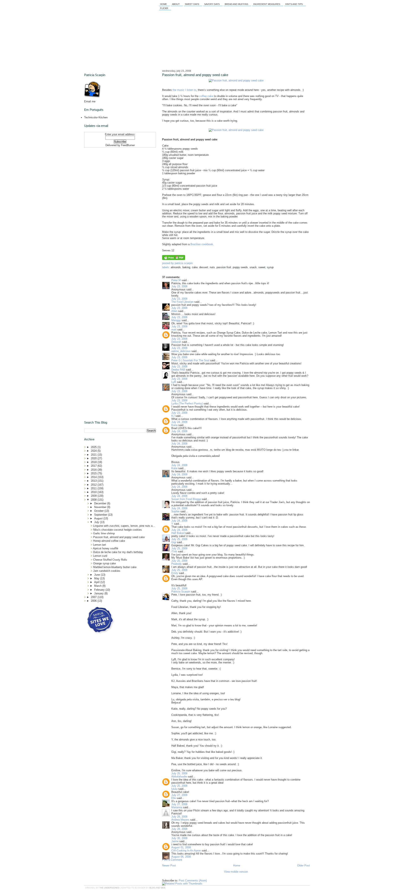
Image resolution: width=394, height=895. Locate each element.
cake (195, 267)
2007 (94, 597)
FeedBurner (128, 145)
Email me (89, 101)
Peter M (176, 280)
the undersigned (109, 888)
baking (186, 267)
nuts (212, 267)
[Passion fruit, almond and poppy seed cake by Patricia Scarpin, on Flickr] (236, 80)
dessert (203, 267)
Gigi (173, 542)
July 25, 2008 (179, 539)
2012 (94, 484)
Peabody (176, 563)
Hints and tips (294, 4)
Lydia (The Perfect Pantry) (187, 403)
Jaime (175, 841)
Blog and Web (157, 888)
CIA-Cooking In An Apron (186, 850)
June (97, 574)
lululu (174, 788)
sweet (261, 267)
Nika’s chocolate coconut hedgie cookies (117, 529)
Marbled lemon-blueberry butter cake (114, 567)
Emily (174, 573)
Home (163, 4)
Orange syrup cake (104, 563)
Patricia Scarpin (180, 591)
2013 (94, 480)
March (98, 585)
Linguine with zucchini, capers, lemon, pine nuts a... (124, 525)
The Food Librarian (182, 301)
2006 (94, 600)
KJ (173, 415)
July (97, 522)
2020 (94, 458)
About (176, 4)
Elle (173, 798)
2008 (94, 499)
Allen (174, 311)
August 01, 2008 (181, 847)
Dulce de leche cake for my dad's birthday (118, 552)
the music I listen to (184, 89)
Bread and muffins (236, 4)
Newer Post (169, 865)
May (97, 578)
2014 (94, 477)
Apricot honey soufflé (105, 548)
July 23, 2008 (179, 286)
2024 (94, 450)
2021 (94, 454)
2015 (94, 473)
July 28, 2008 (179, 816)
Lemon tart (99, 544)
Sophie (175, 511)
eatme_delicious (181, 351)
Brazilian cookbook (201, 244)
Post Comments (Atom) (193, 880)
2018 (94, 462)
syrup (270, 267)
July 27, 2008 (179, 795)
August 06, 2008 (181, 856)
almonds (176, 267)
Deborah (176, 341)
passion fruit (223, 267)
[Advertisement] (109, 175)
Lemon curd (100, 555)
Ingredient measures (266, 4)
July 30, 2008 (179, 838)
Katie (174, 468)
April (97, 582)
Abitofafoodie (179, 776)
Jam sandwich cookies (106, 570)
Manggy (176, 320)
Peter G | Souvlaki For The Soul (190, 360)
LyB (173, 381)
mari (173, 329)
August (98, 518)
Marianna (176, 807)
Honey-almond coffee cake (109, 540)
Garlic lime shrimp (104, 533)
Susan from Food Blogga (186, 499)
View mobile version (236, 871)
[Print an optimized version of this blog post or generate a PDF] (173, 259)
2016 (94, 469)
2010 (94, 492)
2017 (94, 465)
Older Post (303, 865)
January (99, 593)
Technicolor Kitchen (96, 117)
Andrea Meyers (180, 819)
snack (253, 267)
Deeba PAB (178, 369)
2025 (94, 447)
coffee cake (206, 96)
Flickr (164, 8)
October (99, 510)
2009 (94, 495)
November (100, 507)
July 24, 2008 (179, 422)
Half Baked (177, 533)
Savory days (212, 4)
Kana (174, 425)
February (99, 589)
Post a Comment (172, 859)
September (101, 514)
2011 (94, 488)
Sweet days (192, 4)
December (100, 503)
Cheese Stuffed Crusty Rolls (110, 559)
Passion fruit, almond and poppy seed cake (195, 75)
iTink (174, 551)
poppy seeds (240, 267)
